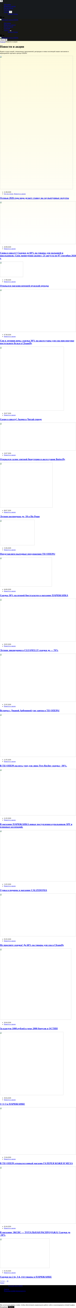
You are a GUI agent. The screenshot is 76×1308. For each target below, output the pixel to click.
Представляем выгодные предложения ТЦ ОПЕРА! (27, 554)
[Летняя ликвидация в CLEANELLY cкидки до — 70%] (38, 641)
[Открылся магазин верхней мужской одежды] (11, 276)
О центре (7, 28)
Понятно (11, 1307)
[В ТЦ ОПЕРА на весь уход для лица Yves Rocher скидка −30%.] (38, 756)
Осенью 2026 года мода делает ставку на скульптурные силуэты (34, 198)
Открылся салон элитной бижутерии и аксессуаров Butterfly (32, 459)
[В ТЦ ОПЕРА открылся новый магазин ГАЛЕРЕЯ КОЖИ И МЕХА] (38, 1154)
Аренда (6, 30)
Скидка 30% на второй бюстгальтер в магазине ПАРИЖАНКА (34, 595)
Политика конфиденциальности (15, 1291)
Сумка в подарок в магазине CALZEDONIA (23, 890)
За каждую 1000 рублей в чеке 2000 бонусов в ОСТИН (29, 1028)
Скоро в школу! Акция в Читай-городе (21, 419)
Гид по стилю (8, 26)
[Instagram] (1, 36)
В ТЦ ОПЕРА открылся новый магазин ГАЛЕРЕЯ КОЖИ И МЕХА (36, 1163)
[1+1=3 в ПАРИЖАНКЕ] (31, 1094)
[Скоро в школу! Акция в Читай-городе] (32, 410)
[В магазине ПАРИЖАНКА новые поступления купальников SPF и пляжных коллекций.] (38, 815)
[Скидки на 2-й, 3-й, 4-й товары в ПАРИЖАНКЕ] (24, 1267)
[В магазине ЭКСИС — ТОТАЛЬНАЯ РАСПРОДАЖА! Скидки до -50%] (38, 1223)
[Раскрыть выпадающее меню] (10, 30)
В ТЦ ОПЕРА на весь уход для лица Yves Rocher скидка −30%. (33, 765)
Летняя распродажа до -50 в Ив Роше (20, 516)
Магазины (7, 23)
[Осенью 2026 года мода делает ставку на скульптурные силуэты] (36, 189)
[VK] (3, 36)
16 (7, 1281)
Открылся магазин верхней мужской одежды (24, 285)
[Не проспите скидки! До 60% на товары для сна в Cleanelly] (38, 936)
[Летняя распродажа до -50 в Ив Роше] (26, 507)
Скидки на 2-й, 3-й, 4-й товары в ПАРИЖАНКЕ (26, 1277)
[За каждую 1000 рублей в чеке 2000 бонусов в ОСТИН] (35, 1019)
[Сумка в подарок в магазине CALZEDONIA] (38, 881)
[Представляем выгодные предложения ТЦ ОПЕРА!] (17, 544)
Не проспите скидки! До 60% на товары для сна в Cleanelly (32, 945)
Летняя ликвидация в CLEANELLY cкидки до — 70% (29, 650)
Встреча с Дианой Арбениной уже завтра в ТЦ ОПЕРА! (29, 710)
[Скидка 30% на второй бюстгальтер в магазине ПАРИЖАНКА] (26, 586)
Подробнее (3, 1307)
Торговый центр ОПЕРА (15, 1286)
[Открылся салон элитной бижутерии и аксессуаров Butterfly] (38, 450)
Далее (2, 1283)
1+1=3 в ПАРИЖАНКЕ (12, 1104)
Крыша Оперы (13, 32)
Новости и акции (10, 25)
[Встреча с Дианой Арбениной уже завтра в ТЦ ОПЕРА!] (38, 701)
